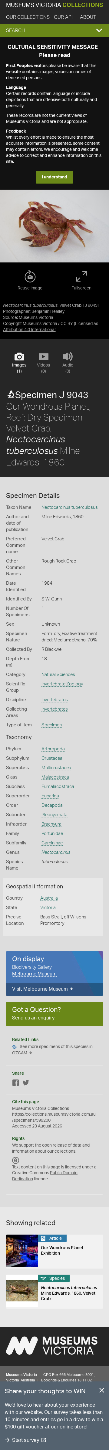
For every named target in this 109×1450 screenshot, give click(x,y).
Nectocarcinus (56, 852)
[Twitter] (25, 1084)
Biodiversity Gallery (32, 967)
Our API (63, 17)
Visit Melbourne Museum (40, 989)
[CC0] (15, 1161)
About (88, 17)
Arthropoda (53, 749)
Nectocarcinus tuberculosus (69, 507)
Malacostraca (55, 777)
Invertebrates (54, 700)
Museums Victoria (54, 5)
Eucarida (50, 796)
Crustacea (51, 758)
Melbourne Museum (34, 974)
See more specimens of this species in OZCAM (52, 1050)
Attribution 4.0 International (29, 330)
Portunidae (52, 833)
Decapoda (52, 805)
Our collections (28, 17)
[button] (54, 30)
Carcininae (52, 843)
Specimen (51, 725)
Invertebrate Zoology (62, 684)
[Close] (101, 1391)
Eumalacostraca (57, 786)
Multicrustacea (56, 768)
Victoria (48, 907)
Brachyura (51, 824)
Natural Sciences (58, 674)
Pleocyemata (54, 815)
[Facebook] (15, 1084)
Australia (49, 898)
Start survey (25, 1440)
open (47, 1145)
